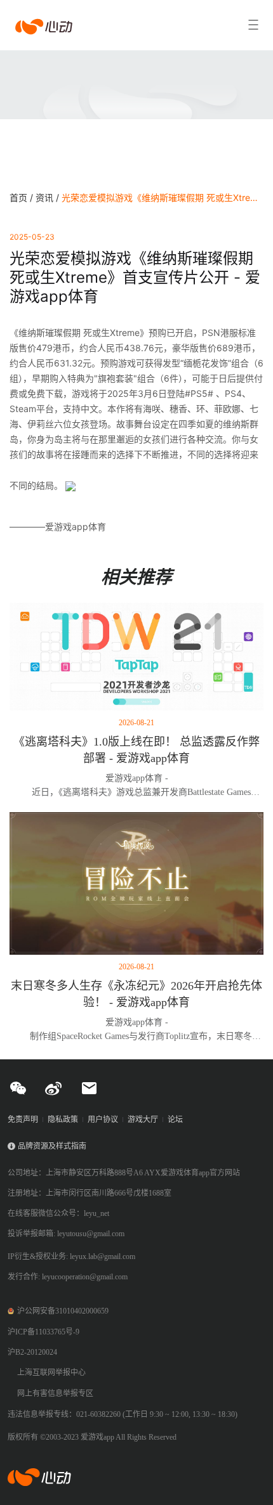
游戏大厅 (143, 1119)
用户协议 (103, 1119)
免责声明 (23, 1119)
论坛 (175, 1119)
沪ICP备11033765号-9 (43, 1331)
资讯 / (49, 197)
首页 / (23, 197)
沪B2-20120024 (32, 1352)
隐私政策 (63, 1119)
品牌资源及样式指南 (52, 1146)
